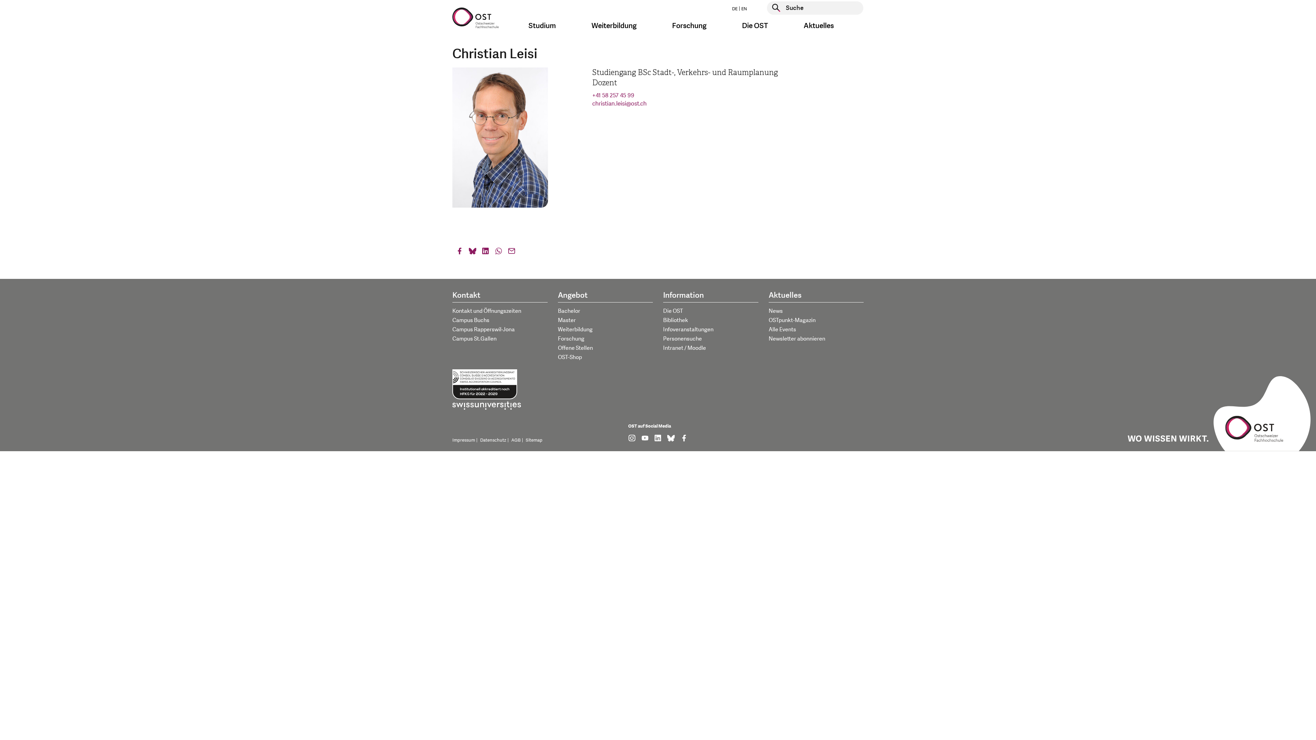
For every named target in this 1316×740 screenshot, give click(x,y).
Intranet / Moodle (684, 348)
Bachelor (569, 311)
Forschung (571, 339)
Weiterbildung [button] (614, 26)
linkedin (485, 252)
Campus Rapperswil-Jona (483, 329)
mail (511, 252)
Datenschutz (493, 440)
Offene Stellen (575, 348)
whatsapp (498, 252)
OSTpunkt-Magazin (792, 320)
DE (735, 9)
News (776, 311)
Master (567, 320)
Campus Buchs (470, 320)
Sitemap (534, 440)
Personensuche (682, 339)
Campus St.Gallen (474, 339)
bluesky (472, 252)
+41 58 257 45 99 (613, 95)
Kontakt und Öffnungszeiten (486, 311)
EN (744, 9)
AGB (516, 440)
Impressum (463, 440)
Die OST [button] (755, 26)
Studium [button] (542, 26)
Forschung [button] (689, 26)
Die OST (673, 311)
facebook (459, 252)
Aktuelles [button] (819, 26)
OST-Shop (570, 357)
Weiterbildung (575, 329)
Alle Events (782, 329)
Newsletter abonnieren (797, 339)
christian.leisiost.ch (619, 104)
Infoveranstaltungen (688, 329)
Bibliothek (675, 320)
